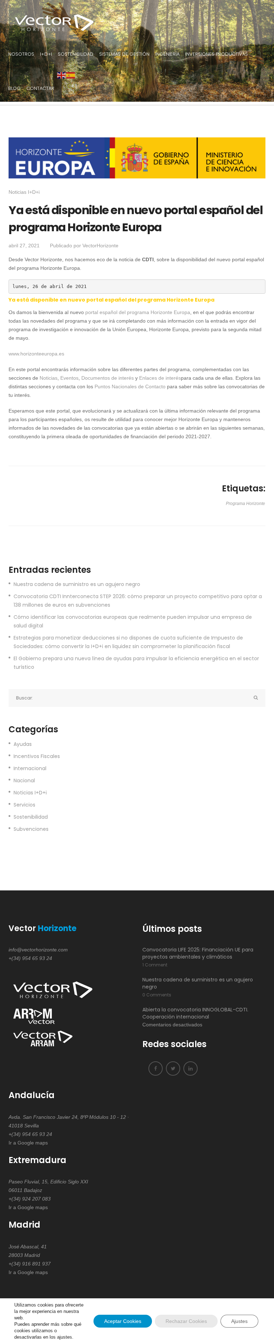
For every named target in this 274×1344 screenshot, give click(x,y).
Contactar (40, 88)
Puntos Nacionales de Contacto (130, 386)
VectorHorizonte (100, 245)
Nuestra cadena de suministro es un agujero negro (77, 584)
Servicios (24, 804)
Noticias (48, 378)
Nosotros (21, 54)
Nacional (24, 780)
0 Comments (156, 995)
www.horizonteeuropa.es (36, 354)
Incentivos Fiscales (37, 756)
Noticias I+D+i (24, 192)
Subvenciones (31, 829)
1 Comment (154, 965)
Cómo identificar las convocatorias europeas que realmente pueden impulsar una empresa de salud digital (133, 621)
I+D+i (46, 54)
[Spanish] (71, 75)
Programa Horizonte (245, 503)
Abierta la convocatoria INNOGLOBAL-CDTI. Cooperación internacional (195, 1013)
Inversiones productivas (216, 54)
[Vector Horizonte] (51, 18)
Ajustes (239, 1321)
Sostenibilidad (75, 54)
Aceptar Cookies (122, 1321)
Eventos (69, 378)
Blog (14, 88)
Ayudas (23, 744)
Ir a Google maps (28, 1143)
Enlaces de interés (160, 378)
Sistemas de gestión (124, 54)
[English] (61, 75)
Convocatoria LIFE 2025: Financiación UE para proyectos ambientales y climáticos (197, 953)
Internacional (30, 768)
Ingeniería (167, 54)
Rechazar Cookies (186, 1321)
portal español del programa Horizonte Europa (137, 312)
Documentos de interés (107, 378)
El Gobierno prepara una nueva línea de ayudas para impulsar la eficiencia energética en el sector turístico (136, 663)
